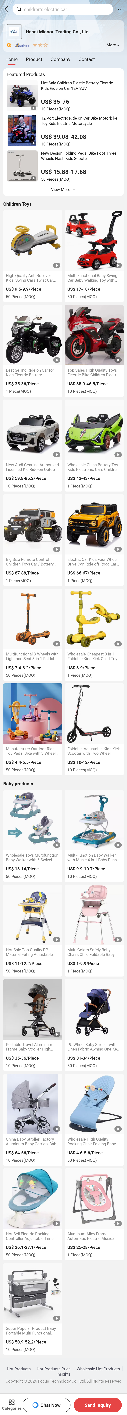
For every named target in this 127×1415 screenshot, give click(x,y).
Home (11, 59)
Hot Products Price (54, 1368)
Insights (64, 1374)
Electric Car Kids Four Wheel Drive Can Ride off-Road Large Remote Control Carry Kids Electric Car (94, 561)
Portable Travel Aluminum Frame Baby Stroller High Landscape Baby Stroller (29, 1047)
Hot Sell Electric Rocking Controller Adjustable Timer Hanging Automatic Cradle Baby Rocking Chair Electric (30, 1236)
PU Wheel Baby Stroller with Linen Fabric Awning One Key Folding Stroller (93, 1047)
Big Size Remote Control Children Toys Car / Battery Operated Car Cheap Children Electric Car (32, 561)
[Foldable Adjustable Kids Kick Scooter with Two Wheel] (94, 713)
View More (60, 189)
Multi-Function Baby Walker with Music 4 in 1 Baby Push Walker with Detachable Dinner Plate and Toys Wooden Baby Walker (92, 857)
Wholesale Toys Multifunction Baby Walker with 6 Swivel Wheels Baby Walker (32, 857)
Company (60, 59)
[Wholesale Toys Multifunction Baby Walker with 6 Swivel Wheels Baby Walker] (33, 820)
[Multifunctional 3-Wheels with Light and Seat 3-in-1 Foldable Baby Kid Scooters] (33, 619)
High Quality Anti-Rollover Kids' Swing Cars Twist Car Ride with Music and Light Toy (32, 278)
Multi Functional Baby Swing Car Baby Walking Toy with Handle (92, 278)
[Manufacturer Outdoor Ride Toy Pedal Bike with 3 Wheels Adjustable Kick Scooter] (33, 713)
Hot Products (19, 1368)
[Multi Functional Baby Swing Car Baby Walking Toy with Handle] (94, 240)
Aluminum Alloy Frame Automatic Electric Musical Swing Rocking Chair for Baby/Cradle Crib (91, 1236)
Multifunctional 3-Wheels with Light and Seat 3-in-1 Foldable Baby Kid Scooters (32, 656)
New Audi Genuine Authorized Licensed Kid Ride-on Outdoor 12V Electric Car (32, 467)
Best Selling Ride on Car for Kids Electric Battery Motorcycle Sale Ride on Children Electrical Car (30, 372)
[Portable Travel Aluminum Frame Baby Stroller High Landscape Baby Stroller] (33, 1009)
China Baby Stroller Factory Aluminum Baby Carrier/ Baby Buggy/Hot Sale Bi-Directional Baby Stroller (32, 1141)
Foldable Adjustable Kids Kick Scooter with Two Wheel (93, 751)
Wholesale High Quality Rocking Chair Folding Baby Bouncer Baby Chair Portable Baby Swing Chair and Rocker (93, 1141)
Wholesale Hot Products (98, 1368)
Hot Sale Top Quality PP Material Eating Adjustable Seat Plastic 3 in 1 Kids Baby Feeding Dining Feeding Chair (32, 952)
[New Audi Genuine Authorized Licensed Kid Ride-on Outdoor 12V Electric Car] (33, 430)
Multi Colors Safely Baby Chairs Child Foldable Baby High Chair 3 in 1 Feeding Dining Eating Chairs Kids (91, 952)
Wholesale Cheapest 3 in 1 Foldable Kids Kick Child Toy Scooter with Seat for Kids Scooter (92, 656)
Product (34, 59)
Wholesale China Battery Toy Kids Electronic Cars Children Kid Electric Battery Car (93, 467)
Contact (87, 59)
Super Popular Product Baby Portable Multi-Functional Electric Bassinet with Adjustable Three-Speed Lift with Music (31, 1330)
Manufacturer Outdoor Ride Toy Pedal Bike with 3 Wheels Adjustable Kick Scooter (32, 751)
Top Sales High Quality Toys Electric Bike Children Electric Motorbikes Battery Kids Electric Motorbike (93, 372)
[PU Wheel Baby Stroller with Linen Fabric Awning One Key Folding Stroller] (94, 1009)
